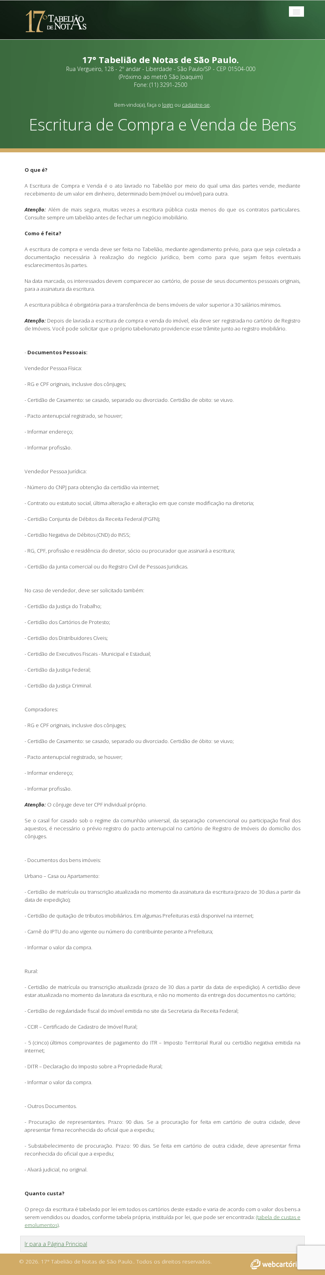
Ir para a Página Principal (56, 1244)
